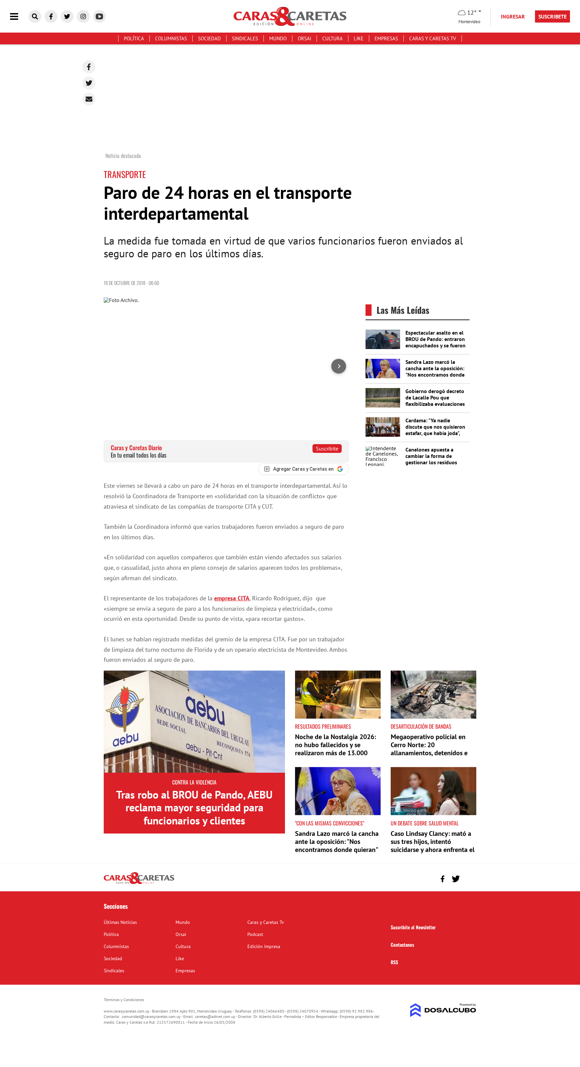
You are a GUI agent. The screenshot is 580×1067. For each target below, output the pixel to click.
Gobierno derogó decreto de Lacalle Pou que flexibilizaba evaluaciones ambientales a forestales (435, 401)
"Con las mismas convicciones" (329, 823)
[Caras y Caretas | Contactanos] (469, 878)
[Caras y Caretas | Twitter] (67, 16)
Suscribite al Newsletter (413, 927)
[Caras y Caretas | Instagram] (83, 16)
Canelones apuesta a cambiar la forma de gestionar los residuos (431, 456)
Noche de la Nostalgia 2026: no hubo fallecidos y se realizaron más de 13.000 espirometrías (335, 748)
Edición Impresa (263, 946)
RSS (394, 962)
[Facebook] (89, 66)
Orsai (304, 38)
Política (134, 38)
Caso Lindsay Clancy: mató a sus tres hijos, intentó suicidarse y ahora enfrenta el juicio (433, 845)
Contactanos (402, 944)
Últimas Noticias (120, 922)
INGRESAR (513, 16)
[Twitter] (89, 83)
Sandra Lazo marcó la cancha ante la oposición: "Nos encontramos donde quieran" (435, 371)
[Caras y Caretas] (139, 883)
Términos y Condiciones (124, 999)
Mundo (278, 38)
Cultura (332, 38)
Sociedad (209, 38)
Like (359, 38)
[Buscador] (35, 16)
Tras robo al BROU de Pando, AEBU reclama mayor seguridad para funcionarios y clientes (194, 807)
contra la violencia (194, 782)
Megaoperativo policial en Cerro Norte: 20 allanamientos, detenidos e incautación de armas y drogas (429, 752)
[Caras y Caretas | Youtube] (99, 16)
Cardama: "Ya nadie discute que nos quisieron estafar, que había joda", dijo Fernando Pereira (435, 430)
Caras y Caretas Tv (432, 38)
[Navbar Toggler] (19, 16)
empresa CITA (231, 598)
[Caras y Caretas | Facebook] (51, 16)
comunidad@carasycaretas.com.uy (151, 1016)
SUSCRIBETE (552, 16)
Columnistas (171, 38)
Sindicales (245, 38)
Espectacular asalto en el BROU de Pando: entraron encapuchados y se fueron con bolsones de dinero (435, 342)
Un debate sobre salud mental (424, 823)
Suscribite (327, 448)
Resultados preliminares (323, 726)
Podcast (255, 934)
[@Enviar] (89, 99)
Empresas (386, 38)
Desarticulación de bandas (421, 726)
